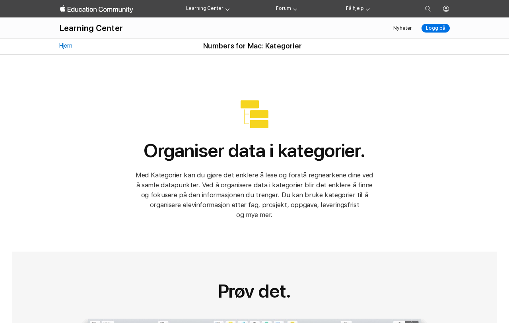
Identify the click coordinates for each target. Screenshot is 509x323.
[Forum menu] (295, 9)
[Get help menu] (368, 9)
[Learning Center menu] (227, 9)
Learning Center (204, 8)
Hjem (65, 45)
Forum (283, 8)
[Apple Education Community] (96, 9)
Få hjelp (355, 8)
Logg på (435, 28)
